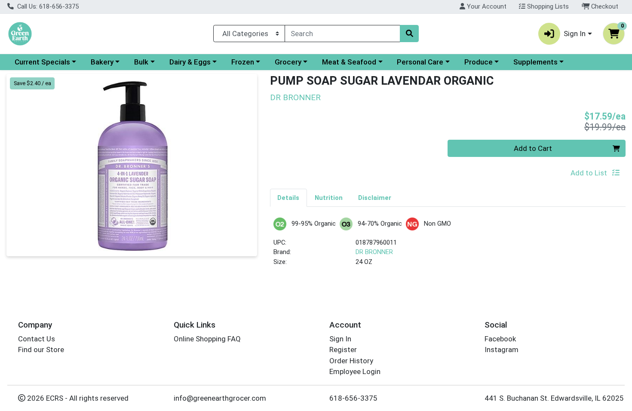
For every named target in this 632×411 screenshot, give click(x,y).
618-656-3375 (353, 398)
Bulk (141, 62)
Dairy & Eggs (190, 62)
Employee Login (354, 371)
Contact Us (36, 338)
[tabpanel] (448, 245)
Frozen (242, 62)
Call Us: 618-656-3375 (47, 6)
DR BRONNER (374, 252)
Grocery (288, 62)
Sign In (340, 338)
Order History (351, 360)
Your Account (485, 6)
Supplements (535, 62)
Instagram (501, 349)
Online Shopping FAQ (207, 338)
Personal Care (420, 62)
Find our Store (41, 349)
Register (343, 349)
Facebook (500, 338)
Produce (478, 62)
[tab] (288, 197)
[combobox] (342, 33)
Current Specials (42, 62)
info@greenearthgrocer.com (220, 398)
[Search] (409, 33)
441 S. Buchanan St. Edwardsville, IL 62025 (554, 398)
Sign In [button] (575, 33)
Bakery (102, 62)
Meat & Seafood (349, 62)
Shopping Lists (547, 6)
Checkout (603, 6)
